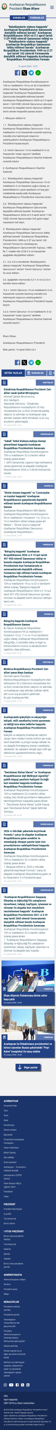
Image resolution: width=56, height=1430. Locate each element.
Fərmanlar (37, 17)
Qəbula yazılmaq (11, 1346)
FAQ (6, 1396)
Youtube (11, 1384)
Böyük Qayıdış (10, 1152)
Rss (27, 1384)
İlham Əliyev (31, 8)
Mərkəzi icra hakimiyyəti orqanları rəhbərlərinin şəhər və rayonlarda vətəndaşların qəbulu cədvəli (14, 1369)
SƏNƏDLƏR (19, 17)
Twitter (22, 1384)
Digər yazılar (30, 1067)
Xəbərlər (7, 1249)
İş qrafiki (7, 1214)
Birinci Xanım (9, 1223)
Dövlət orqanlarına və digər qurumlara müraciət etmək (14, 1354)
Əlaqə (6, 1294)
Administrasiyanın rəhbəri (15, 1279)
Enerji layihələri (10, 1162)
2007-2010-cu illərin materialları (19, 1403)
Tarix (6, 1110)
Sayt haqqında (10, 1399)
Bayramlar (8, 1134)
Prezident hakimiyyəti (13, 1209)
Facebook (17, 1384)
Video (6, 1196)
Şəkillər (7, 1254)
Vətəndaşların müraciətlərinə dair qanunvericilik (12, 1323)
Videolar (7, 1258)
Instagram (5, 1384)
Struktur (7, 1284)
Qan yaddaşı (9, 1157)
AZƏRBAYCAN (11, 1100)
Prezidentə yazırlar (12, 1314)
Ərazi (6, 1115)
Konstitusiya (9, 1125)
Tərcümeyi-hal (10, 1218)
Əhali (6, 1120)
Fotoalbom (8, 1191)
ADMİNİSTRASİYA (13, 1274)
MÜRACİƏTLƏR (11, 1301)
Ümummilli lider (10, 1105)
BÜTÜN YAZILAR (13, 373)
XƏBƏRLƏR (37, 373)
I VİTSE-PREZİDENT (14, 1231)
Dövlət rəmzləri (10, 1129)
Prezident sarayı (10, 1289)
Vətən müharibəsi (11, 1147)
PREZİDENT (9, 1204)
